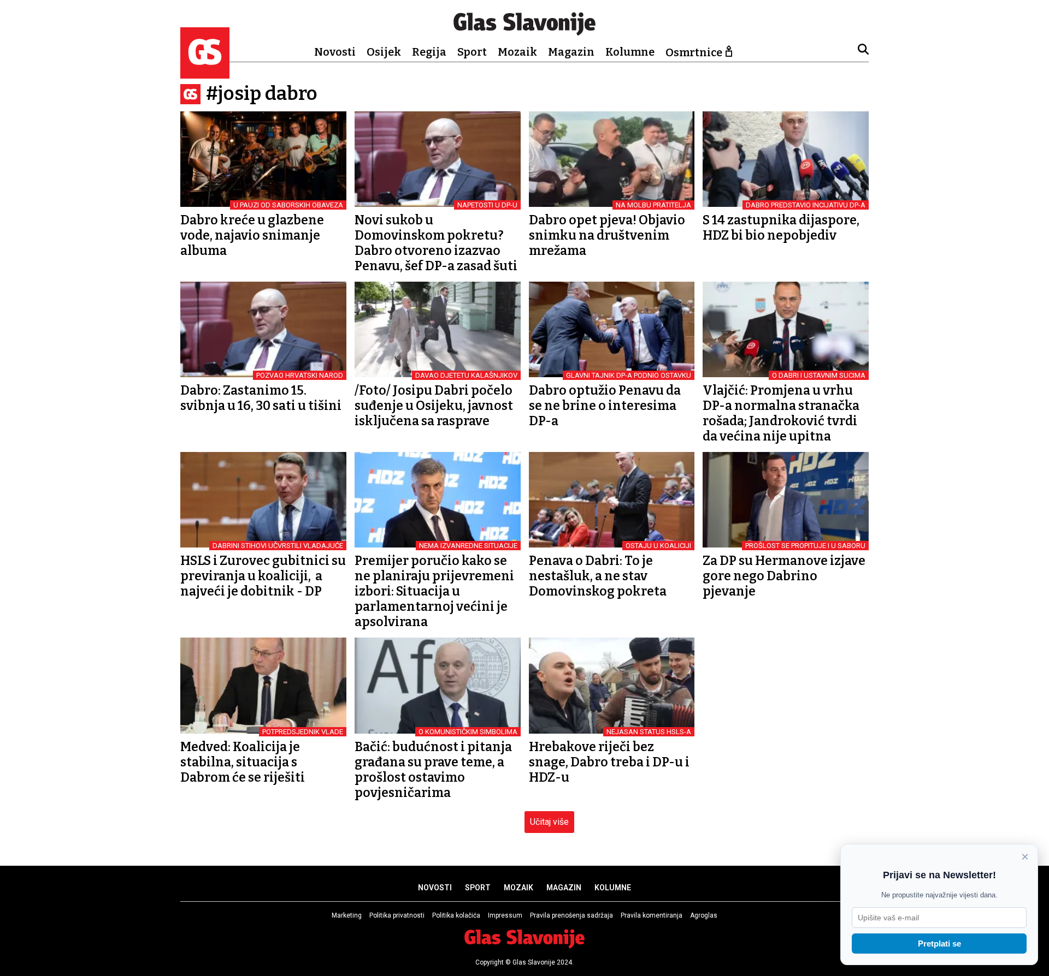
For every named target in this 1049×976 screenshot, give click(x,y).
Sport (472, 51)
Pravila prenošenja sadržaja (571, 915)
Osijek (384, 51)
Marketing (347, 915)
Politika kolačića (456, 915)
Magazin (571, 51)
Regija (429, 51)
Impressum (505, 915)
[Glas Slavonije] (204, 73)
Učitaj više (549, 822)
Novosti (335, 51)
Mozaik (517, 51)
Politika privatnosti (397, 915)
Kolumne (630, 51)
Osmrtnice (693, 52)
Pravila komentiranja (651, 915)
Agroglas (703, 915)
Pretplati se (939, 943)
